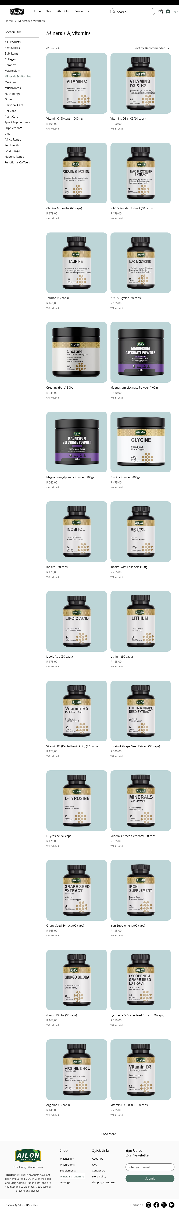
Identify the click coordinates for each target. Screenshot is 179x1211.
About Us (97, 1158)
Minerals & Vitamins (72, 1176)
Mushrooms (67, 1164)
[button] (161, 11)
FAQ (94, 1164)
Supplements (68, 1170)
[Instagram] (148, 1205)
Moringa (65, 1182)
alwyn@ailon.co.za (32, 1167)
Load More (108, 1134)
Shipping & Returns (103, 1182)
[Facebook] (156, 1205)
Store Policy (99, 1176)
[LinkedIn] (171, 1205)
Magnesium (67, 1158)
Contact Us (98, 1170)
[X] (164, 1205)
